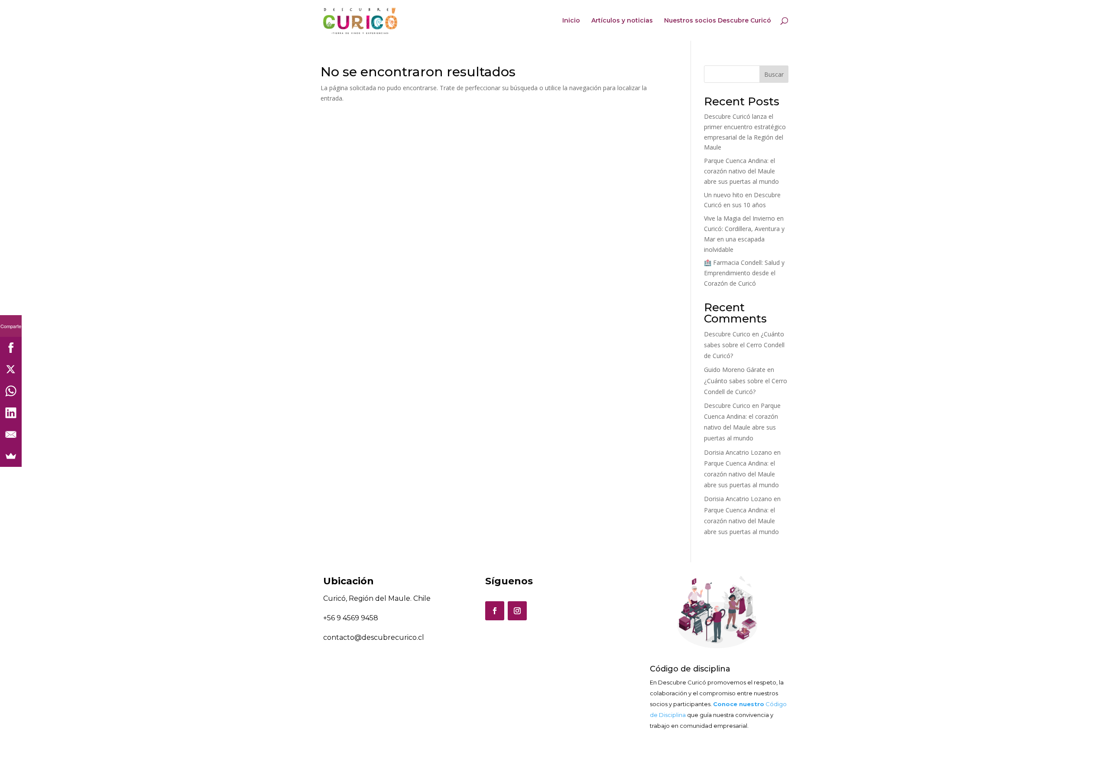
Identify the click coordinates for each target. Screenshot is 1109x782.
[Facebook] (11, 347)
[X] (11, 369)
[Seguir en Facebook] (494, 610)
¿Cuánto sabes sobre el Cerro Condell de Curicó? (744, 345)
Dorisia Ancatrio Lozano (738, 452)
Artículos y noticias (622, 20)
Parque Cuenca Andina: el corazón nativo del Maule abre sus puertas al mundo (741, 171)
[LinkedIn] (11, 413)
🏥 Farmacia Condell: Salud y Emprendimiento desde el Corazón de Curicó (744, 272)
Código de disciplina (690, 669)
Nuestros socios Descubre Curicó (717, 20)
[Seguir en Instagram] (517, 610)
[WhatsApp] (11, 391)
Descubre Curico (727, 334)
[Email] (11, 434)
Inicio (571, 20)
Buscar (774, 74)
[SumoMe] (11, 456)
